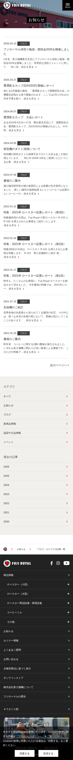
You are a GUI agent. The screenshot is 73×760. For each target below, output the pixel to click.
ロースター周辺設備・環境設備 (24, 603)
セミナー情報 (11, 640)
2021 (6, 512)
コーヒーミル (14, 612)
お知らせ (8, 405)
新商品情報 (10, 423)
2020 (6, 521)
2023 (6, 494)
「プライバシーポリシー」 (30, 736)
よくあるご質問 (12, 649)
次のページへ (58, 365)
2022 (6, 503)
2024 (6, 485)
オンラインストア (13, 677)
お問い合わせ (11, 659)
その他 (11, 621)
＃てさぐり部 (11, 709)
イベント (8, 442)
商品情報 (8, 575)
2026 (6, 466)
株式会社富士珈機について (18, 687)
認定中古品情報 (12, 432)
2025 (6, 475)
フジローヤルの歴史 (15, 696)
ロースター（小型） (18, 584)
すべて (7, 396)
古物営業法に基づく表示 (17, 668)
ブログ (7, 414)
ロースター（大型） (18, 593)
